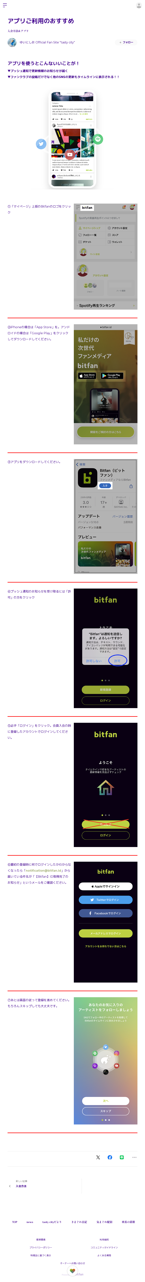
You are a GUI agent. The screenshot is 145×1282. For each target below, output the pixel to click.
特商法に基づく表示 (41, 1255)
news (30, 1222)
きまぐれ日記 (79, 1222)
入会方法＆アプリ (18, 31)
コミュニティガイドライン (104, 1247)
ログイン (139, 5)
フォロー (128, 42)
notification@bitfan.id (43, 870)
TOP (14, 1222)
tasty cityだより (52, 1222)
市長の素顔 (128, 1222)
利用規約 (104, 1239)
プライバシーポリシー (40, 1247)
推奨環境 (40, 1239)
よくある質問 (104, 1255)
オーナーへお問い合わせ (72, 1263)
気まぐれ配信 (104, 1222)
